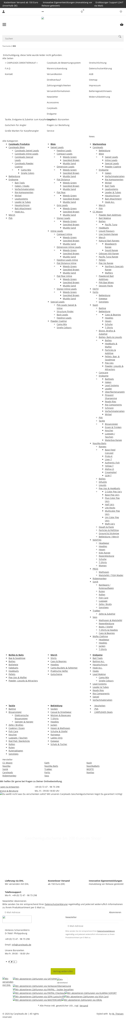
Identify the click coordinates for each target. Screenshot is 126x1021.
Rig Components (113, 404)
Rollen (102, 594)
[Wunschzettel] (121, 11)
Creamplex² (111, 472)
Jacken (102, 646)
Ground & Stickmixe (109, 533)
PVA (10, 218)
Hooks (96, 671)
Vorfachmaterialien (24, 189)
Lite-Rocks (110, 507)
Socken (54, 708)
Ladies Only (57, 737)
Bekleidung (14, 176)
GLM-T (108, 475)
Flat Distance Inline (66, 263)
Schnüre (109, 407)
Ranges (102, 446)
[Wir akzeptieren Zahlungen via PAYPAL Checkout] (39, 993)
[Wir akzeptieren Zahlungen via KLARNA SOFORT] (91, 993)
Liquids (102, 485)
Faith (46, 762)
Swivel (96, 696)
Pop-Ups (109, 362)
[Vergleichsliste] (82, 11)
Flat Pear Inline (64, 276)
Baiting (102, 308)
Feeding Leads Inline (67, 259)
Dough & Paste (106, 527)
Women (103, 565)
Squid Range (111, 250)
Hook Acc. (20, 211)
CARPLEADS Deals (103, 712)
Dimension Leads (65, 166)
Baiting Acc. (99, 661)
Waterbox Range (113, 440)
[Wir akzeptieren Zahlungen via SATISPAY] (35, 980)
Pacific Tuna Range (108, 256)
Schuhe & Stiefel (59, 731)
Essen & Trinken (113, 427)
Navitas (90, 772)
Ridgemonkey (99, 578)
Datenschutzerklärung (56, 904)
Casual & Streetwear (61, 712)
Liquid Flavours (106, 231)
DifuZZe (103, 481)
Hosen (108, 321)
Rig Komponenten (114, 179)
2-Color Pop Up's (113, 491)
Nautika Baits (99, 443)
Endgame (13, 179)
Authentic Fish (112, 462)
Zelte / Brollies (16, 724)
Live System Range (108, 234)
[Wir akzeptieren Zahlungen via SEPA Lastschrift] (38, 996)
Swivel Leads (57, 147)
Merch (12, 214)
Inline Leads (57, 231)
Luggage (103, 601)
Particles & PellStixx (109, 530)
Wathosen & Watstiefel (110, 620)
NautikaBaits (93, 766)
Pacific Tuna (111, 224)
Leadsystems (21, 198)
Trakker (96, 610)
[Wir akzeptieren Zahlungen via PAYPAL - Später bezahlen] (43, 989)
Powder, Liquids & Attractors (23, 680)
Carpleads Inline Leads (26, 153)
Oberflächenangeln (115, 391)
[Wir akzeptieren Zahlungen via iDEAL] (82, 1000)
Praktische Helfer (59, 671)
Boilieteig (13, 664)
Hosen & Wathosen (60, 728)
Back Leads (62, 314)
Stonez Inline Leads (67, 288)
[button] (42, 11)
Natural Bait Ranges (109, 240)
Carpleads (98, 147)
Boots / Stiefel (106, 626)
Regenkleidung (106, 555)
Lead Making (99, 674)
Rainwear (55, 734)
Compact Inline (64, 234)
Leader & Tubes (23, 202)
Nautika (6, 766)
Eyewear (103, 298)
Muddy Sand (69, 163)
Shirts (54, 658)
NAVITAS (97, 539)
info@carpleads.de (21, 944)
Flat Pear (61, 192)
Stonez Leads (63, 218)
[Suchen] (120, 36)
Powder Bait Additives (110, 214)
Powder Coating (59, 321)
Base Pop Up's (112, 494)
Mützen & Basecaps (61, 715)
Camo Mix (26, 169)
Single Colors (27, 173)
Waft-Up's (110, 523)
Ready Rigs (110, 401)
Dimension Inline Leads (69, 247)
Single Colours (64, 327)
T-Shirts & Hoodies (108, 629)
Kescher (109, 430)
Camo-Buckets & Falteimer (64, 667)
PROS (95, 568)
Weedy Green (70, 157)
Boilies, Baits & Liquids (110, 337)
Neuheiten (99, 705)
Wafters (109, 272)
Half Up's (109, 504)
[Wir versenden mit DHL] (7, 989)
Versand (84, 1005)
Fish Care (103, 597)
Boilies (102, 221)
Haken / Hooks (22, 185)
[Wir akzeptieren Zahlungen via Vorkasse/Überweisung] (42, 986)
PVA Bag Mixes (106, 282)
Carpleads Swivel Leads (27, 150)
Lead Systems (112, 385)
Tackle (102, 420)
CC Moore (98, 211)
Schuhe (109, 324)
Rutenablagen (16, 750)
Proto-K (108, 456)
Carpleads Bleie (17, 147)
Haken (108, 173)
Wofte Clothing (100, 636)
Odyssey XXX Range (109, 253)
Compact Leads (64, 153)
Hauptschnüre (22, 205)
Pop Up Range (106, 263)
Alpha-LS (109, 469)
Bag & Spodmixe (17, 658)
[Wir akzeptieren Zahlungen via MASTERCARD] (37, 1000)
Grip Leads (62, 205)
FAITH (95, 288)
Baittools (109, 379)
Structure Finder (65, 311)
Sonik (95, 581)
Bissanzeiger (111, 424)
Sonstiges (104, 301)
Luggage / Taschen (18, 737)
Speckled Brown (71, 160)
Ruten (102, 591)
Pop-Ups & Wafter (18, 677)
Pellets (102, 259)
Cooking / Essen (17, 728)
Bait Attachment (23, 208)
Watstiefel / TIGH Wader (111, 575)
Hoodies (109, 317)
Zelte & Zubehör (107, 613)
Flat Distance (63, 179)
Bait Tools (20, 182)
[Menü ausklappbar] (4, 24)
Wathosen (104, 572)
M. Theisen (118, 1013)
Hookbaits (104, 227)
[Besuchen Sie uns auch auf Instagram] (15, 962)
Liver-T (108, 459)
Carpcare (103, 372)
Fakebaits (13, 667)
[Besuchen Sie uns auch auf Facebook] (10, 962)
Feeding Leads (64, 150)
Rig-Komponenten (24, 192)
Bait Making (105, 218)
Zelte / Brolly (105, 604)
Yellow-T (109, 465)
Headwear (104, 543)
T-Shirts (109, 327)
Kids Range (104, 552)
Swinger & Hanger (24, 721)
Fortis (95, 292)
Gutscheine (56, 674)
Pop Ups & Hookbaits (109, 488)
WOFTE (90, 769)
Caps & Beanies (113, 314)
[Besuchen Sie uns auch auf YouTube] (12, 962)
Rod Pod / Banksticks (19, 741)
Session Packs (106, 285)
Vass (95, 617)
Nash (95, 305)
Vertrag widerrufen (63, 971)
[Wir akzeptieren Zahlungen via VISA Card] (86, 996)
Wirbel (18, 195)
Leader (108, 388)
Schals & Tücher (59, 744)
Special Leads (58, 301)
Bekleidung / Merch (109, 536)
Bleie (101, 153)
